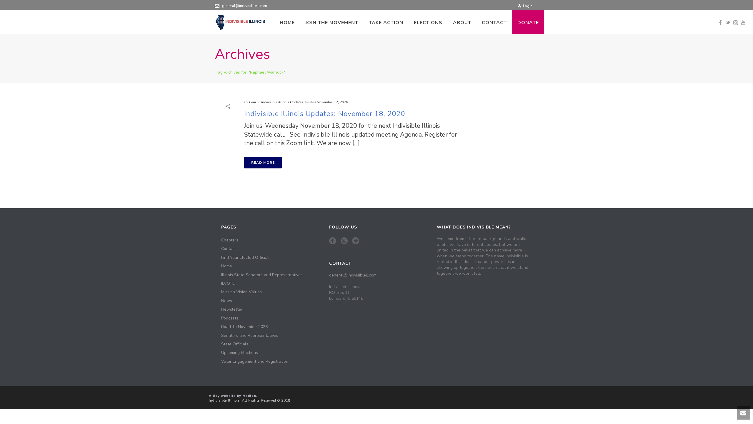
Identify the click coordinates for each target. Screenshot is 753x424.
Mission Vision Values (241, 292)
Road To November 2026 (244, 326)
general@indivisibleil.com (244, 6)
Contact (494, 22)
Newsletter (231, 309)
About (462, 22)
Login (527, 6)
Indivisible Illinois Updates (282, 102)
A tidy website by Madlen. (233, 396)
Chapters (229, 240)
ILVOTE (228, 283)
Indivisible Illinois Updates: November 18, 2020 (324, 113)
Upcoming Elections (239, 352)
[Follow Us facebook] (332, 241)
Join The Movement (331, 22)
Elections (428, 22)
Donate (528, 22)
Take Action (386, 22)
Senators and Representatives (249, 335)
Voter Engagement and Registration (254, 361)
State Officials (234, 344)
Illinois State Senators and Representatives (262, 275)
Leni (252, 102)
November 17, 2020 (332, 102)
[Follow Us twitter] (355, 241)
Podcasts (229, 318)
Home (287, 22)
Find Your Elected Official (245, 257)
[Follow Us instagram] (344, 241)
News (226, 301)
